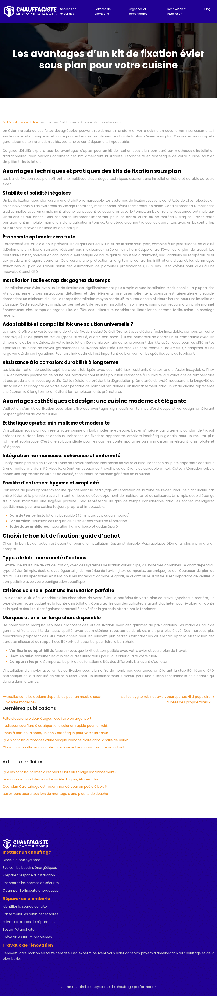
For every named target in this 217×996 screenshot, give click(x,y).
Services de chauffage (68, 11)
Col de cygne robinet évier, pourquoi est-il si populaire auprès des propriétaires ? (166, 699)
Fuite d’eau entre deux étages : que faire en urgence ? (47, 718)
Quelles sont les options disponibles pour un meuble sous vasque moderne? (53, 699)
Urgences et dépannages (138, 11)
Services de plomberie (103, 11)
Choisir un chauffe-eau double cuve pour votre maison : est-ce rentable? (63, 747)
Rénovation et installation (176, 11)
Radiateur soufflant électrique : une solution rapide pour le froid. (55, 725)
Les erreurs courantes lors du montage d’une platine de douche (55, 793)
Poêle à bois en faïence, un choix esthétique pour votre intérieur (55, 732)
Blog (207, 9)
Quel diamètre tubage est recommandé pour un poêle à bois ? (55, 786)
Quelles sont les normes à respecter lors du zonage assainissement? (60, 772)
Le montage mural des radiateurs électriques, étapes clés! (51, 779)
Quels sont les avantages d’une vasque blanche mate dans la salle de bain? (65, 740)
